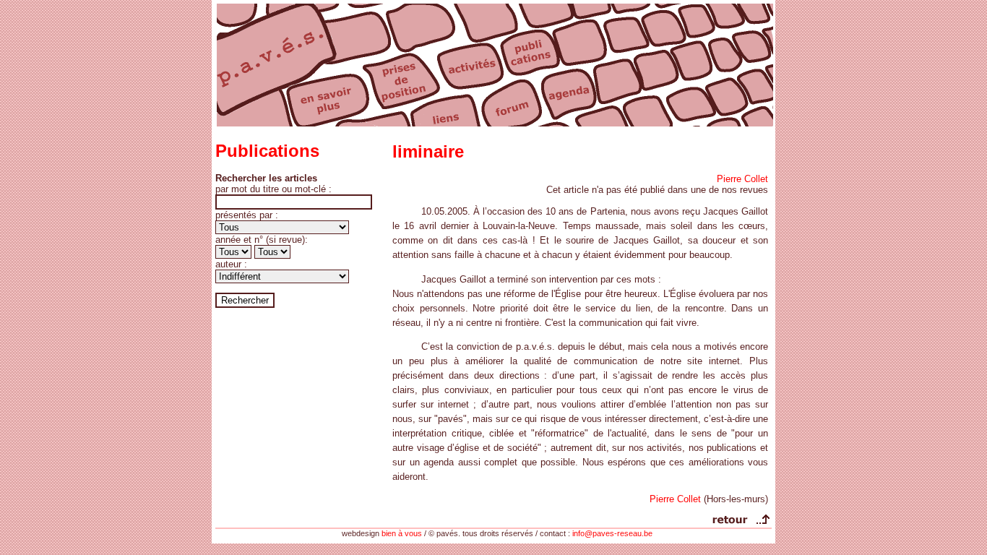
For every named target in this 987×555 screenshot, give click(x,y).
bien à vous (402, 533)
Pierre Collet (742, 178)
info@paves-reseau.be (612, 533)
